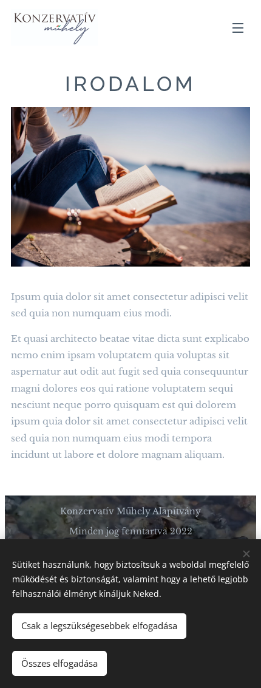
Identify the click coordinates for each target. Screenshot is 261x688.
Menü (238, 27)
